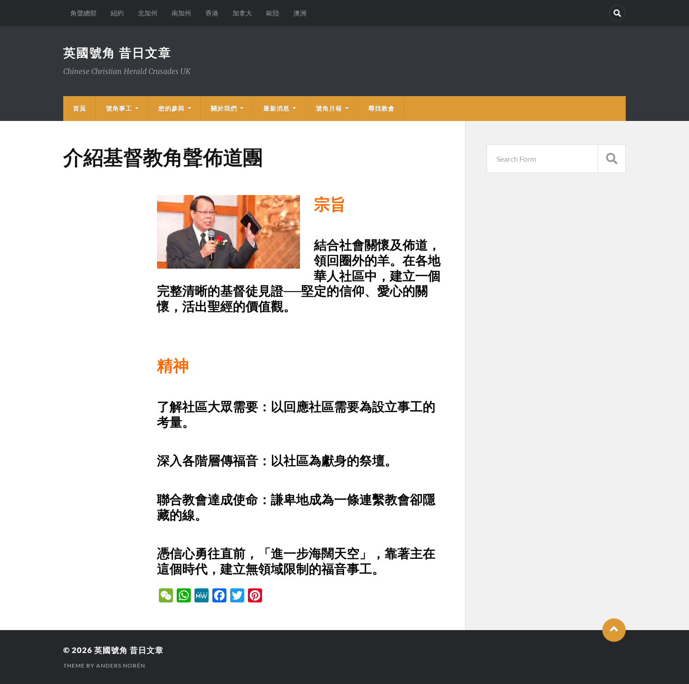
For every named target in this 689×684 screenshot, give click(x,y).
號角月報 (329, 108)
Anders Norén (120, 665)
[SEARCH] (612, 158)
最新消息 (276, 108)
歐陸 (272, 13)
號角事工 (119, 108)
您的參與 (171, 108)
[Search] (617, 13)
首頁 (79, 108)
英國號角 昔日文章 (117, 52)
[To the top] (614, 630)
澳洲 (300, 13)
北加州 (147, 13)
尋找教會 (381, 108)
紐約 (117, 13)
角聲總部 (83, 13)
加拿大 (242, 13)
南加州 (181, 13)
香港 (211, 13)
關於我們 (224, 108)
